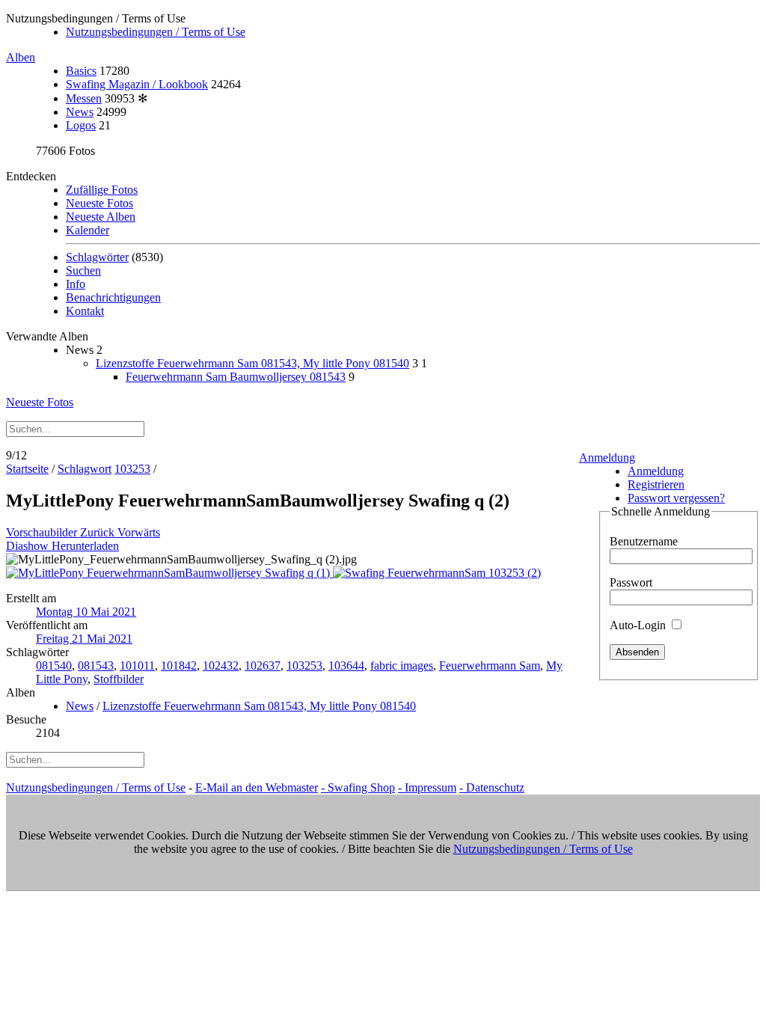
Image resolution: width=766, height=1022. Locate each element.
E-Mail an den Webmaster (256, 787)
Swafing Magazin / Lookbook (137, 84)
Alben (20, 57)
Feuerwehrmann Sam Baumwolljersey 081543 (236, 376)
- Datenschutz (491, 787)
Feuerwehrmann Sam (489, 665)
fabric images (401, 665)
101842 (179, 665)
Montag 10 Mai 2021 (86, 611)
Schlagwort (84, 468)
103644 (346, 665)
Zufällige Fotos (102, 189)
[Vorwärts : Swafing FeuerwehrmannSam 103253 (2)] (437, 572)
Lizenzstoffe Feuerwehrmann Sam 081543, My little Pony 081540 (252, 363)
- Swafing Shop (358, 787)
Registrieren (656, 484)
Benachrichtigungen (113, 297)
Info (75, 284)
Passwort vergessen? (676, 498)
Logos (81, 125)
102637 (263, 665)
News (80, 111)
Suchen (83, 270)
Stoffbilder (119, 679)
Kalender (87, 230)
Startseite (27, 468)
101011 (137, 665)
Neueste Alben (100, 216)
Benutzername (644, 541)
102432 (221, 665)
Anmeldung (607, 457)
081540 (54, 665)
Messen (84, 98)
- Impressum (427, 787)
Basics (81, 70)
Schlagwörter (97, 257)
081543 (96, 665)
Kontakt (85, 311)
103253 (132, 468)
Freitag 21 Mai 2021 (84, 638)
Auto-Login (639, 625)
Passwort (631, 582)
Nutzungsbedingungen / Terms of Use (155, 31)
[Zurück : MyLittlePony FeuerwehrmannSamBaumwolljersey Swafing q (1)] (169, 572)
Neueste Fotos (99, 203)
